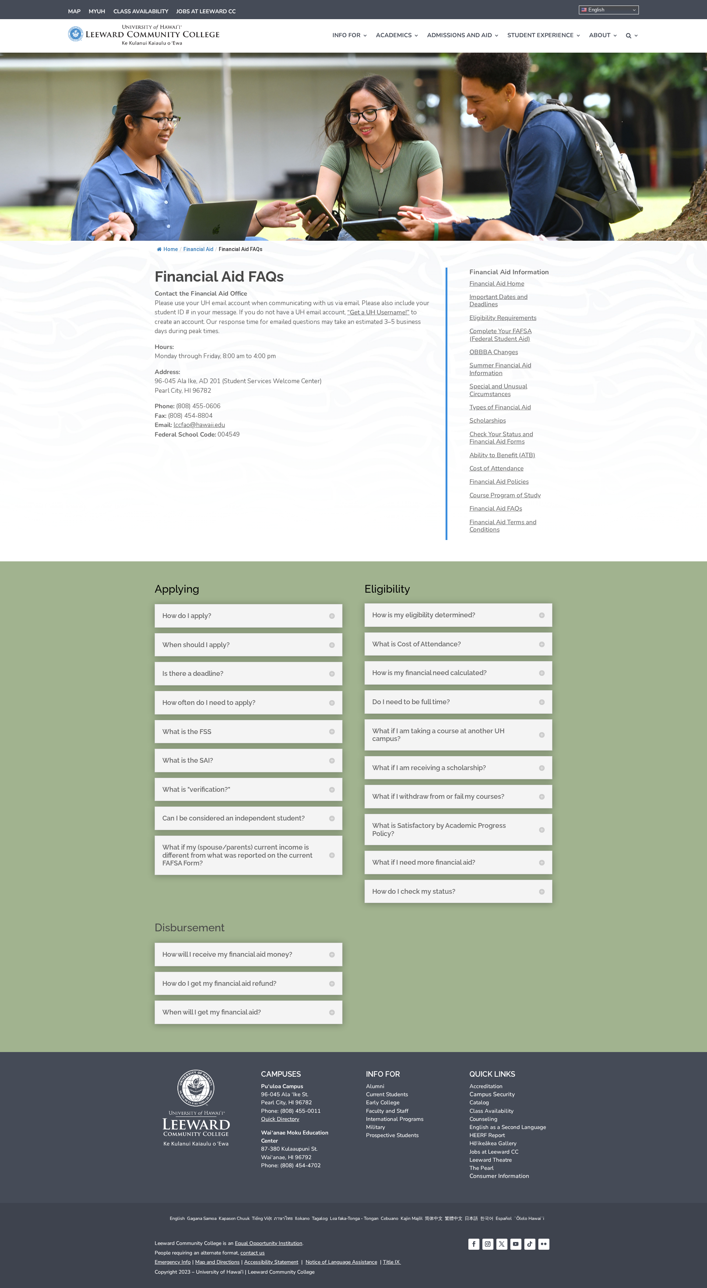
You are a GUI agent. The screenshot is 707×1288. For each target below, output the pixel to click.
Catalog (479, 1102)
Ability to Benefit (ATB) (502, 455)
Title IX (392, 1262)
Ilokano (302, 1218)
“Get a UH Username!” (378, 312)
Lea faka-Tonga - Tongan (354, 1218)
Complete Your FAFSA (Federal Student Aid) (500, 335)
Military (375, 1127)
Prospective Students (392, 1135)
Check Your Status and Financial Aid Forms (501, 438)
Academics (394, 35)
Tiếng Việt (262, 1218)
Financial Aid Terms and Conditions (503, 526)
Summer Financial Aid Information (500, 369)
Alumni (375, 1086)
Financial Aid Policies (499, 482)
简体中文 (434, 1218)
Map (74, 12)
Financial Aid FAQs (495, 509)
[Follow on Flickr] (543, 1244)
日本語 (471, 1218)
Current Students (387, 1094)
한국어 (486, 1218)
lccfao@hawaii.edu (199, 425)
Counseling (483, 1119)
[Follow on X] (501, 1244)
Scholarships (487, 421)
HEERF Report (487, 1135)
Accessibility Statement (271, 1262)
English (595, 10)
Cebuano (389, 1218)
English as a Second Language (507, 1127)
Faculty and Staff (387, 1111)
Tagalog (320, 1218)
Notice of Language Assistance (341, 1262)
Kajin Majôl (412, 1218)
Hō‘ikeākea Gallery (493, 1143)
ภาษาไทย (283, 1218)
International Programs (394, 1119)
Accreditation (486, 1086)
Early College (383, 1102)
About (600, 35)
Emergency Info (173, 1262)
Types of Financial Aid (500, 408)
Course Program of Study (505, 496)
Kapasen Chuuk (234, 1218)
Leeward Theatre (490, 1160)
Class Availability (140, 12)
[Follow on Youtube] (515, 1244)
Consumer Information (499, 1176)
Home (170, 249)
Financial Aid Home (496, 284)
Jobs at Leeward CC (206, 12)
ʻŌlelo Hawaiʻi (529, 1218)
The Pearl (481, 1168)
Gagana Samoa (202, 1218)
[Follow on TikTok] (529, 1244)
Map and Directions (217, 1262)
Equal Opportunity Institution (268, 1243)
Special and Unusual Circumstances (498, 390)
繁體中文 (453, 1218)
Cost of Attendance (496, 469)
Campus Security (492, 1094)
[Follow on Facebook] (473, 1244)
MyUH (97, 12)
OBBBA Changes (493, 352)
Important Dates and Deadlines (498, 300)
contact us (252, 1252)
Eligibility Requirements (503, 318)
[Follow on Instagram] (487, 1244)
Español (504, 1218)
